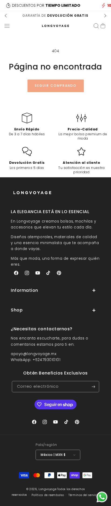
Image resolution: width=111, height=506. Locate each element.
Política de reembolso (48, 495)
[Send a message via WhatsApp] (102, 497)
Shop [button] (17, 310)
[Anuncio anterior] (6, 15)
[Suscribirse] (93, 387)
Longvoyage (47, 489)
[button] (7, 25)
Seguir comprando (56, 85)
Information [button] (24, 290)
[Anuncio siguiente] (105, 15)
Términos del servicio (83, 495)
